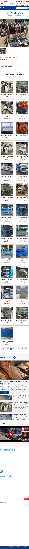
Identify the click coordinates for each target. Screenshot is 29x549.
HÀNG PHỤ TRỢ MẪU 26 (7, 342)
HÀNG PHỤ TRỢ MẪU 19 (22, 259)
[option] (14, 33)
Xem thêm (4, 392)
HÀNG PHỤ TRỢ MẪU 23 (22, 301)
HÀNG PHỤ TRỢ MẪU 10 (7, 177)
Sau (22, 348)
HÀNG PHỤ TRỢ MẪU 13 (22, 198)
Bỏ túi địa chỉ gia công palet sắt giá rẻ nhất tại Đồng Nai (20, 399)
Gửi (26, 499)
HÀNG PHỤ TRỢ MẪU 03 (7, 116)
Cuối (26, 348)
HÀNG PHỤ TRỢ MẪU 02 (22, 95)
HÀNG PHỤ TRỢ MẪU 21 (22, 280)
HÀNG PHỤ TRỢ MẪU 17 (22, 239)
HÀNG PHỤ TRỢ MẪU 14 (7, 218)
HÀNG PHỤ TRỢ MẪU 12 (7, 198)
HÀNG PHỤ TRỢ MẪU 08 (7, 157)
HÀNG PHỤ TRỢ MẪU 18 (7, 259)
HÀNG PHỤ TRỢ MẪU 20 (7, 280)
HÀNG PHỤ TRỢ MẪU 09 (22, 157)
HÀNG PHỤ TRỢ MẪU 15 (22, 218)
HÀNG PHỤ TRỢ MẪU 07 (22, 136)
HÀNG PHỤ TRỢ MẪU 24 (7, 321)
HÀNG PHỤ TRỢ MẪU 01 (7, 95)
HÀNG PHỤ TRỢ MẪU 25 (22, 321)
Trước (7, 348)
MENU (3, 8)
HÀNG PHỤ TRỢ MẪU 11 (22, 177)
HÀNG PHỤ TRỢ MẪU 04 (22, 116)
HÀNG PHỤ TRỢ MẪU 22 (7, 301)
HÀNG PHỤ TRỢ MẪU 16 (7, 239)
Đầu (3, 348)
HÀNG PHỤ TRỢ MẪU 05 (7, 136)
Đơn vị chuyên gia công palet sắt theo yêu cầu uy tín (19, 411)
